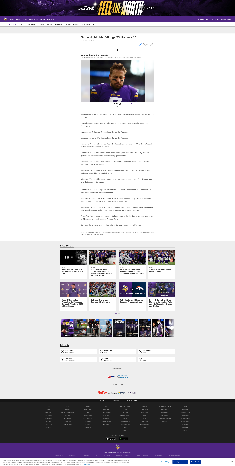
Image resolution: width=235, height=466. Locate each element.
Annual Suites (144, 421)
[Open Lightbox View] (117, 85)
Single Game (144, 412)
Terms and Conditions (122, 456)
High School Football (185, 418)
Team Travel (106, 424)
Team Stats (48, 421)
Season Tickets (144, 409)
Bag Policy (125, 412)
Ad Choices (107, 456)
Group (144, 415)
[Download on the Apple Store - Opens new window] (111, 439)
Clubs (144, 427)
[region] (117, 462)
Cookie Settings (158, 456)
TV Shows (87, 424)
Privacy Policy (59, 456)
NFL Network (88, 421)
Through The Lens (106, 412)
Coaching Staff (48, 424)
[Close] (232, 462)
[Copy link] (151, 44)
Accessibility (73, 456)
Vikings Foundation (185, 412)
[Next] (131, 104)
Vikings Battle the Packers (94, 55)
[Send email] (148, 45)
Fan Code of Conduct (125, 415)
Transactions (48, 418)
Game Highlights (87, 418)
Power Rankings (68, 424)
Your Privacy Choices (141, 456)
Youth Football (185, 415)
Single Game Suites (144, 424)
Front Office (48, 427)
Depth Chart (48, 412)
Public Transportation (125, 424)
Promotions (185, 427)
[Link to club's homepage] (5, 19)
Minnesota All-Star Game (165, 418)
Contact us (86, 456)
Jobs (96, 456)
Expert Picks (68, 421)
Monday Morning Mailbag (67, 412)
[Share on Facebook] (140, 45)
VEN (88, 412)
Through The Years (106, 421)
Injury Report (48, 415)
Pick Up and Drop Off (125, 421)
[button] (116, 313)
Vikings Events (164, 412)
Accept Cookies (195, 461)
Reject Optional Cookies (180, 461)
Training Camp (164, 415)
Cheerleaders (106, 418)
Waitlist (144, 418)
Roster (48, 409)
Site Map (185, 430)
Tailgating (125, 430)
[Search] (198, 19)
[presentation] (174, 314)
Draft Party (164, 421)
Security (125, 427)
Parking (125, 418)
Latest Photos (106, 409)
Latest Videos (87, 409)
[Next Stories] (172, 328)
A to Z (125, 409)
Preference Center (174, 456)
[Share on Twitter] (144, 45)
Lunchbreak (67, 415)
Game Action (106, 415)
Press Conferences (87, 415)
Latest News (67, 409)
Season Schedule (164, 409)
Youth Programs (185, 421)
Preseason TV (87, 427)
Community (185, 409)
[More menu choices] (56, 19)
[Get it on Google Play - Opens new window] (123, 439)
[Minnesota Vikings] (117, 447)
